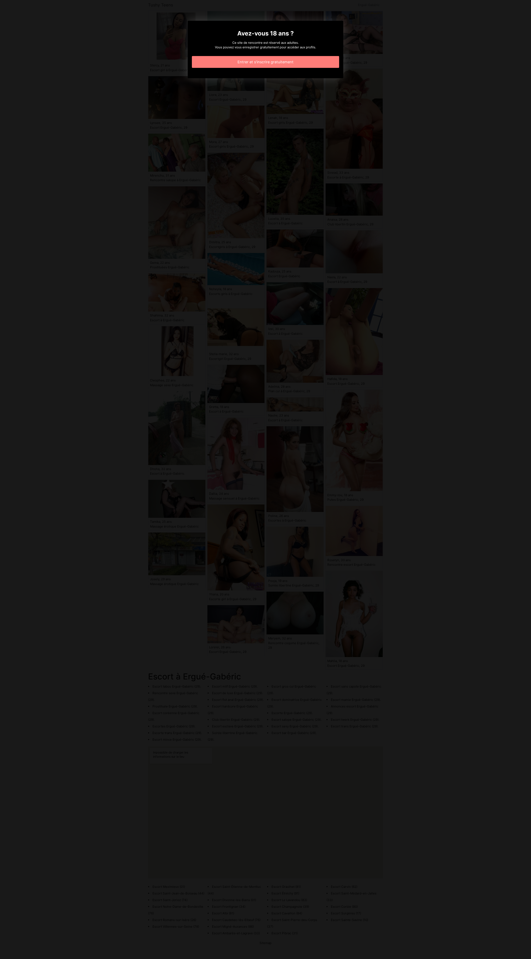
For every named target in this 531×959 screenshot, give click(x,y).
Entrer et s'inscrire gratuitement (265, 62)
